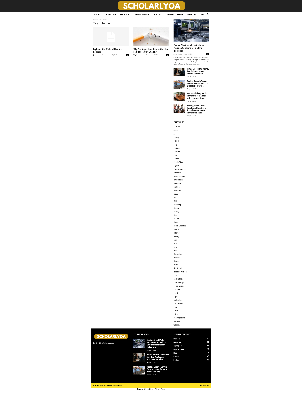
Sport (176, 293)
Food (175, 197)
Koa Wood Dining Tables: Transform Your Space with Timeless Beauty (197, 95)
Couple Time (178, 162)
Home (94, 19)
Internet (177, 233)
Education (111, 14)
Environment (178, 179)
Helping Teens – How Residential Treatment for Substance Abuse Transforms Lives (196, 109)
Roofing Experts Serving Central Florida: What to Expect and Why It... (197, 83)
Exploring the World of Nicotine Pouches (107, 50)
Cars (175, 155)
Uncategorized (179, 317)
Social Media (179, 286)
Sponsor (177, 289)
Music (176, 264)
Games (176, 208)
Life (175, 243)
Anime (176, 130)
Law (175, 240)
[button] (207, 14)
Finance (176, 194)
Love (175, 247)
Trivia (176, 314)
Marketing (178, 254)
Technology (124, 14)
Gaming (176, 211)
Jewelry (176, 236)
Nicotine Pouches (180, 271)
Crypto (176, 165)
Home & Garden (180, 225)
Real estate (178, 279)
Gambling (191, 14)
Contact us (204, 385)
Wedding (177, 325)
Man (175, 250)
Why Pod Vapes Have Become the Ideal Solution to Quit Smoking (150, 50)
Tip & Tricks (158, 14)
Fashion (177, 187)
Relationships (179, 282)
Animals (177, 126)
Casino (170, 14)
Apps (175, 133)
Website (177, 321)
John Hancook (98, 55)
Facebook (177, 183)
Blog (201, 14)
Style (176, 296)
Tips (175, 307)
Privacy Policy (160, 389)
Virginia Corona (138, 55)
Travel (176, 310)
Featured (177, 190)
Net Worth (178, 268)
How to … (178, 229)
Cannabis (177, 151)
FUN (175, 201)
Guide (176, 215)
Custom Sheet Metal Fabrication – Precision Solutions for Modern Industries (189, 48)
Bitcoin (176, 141)
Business (98, 14)
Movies (176, 261)
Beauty (176, 137)
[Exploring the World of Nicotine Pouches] (111, 36)
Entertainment (179, 176)
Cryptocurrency (141, 14)
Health (180, 14)
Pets (175, 275)
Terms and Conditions (145, 389)
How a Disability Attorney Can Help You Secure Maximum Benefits (198, 71)
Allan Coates (178, 54)
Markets (177, 257)
